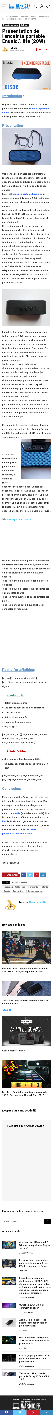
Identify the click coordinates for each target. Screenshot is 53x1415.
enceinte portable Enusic (25, 194)
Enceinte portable (20, 883)
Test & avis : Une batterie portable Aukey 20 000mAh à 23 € (34, 1376)
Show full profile (37, 902)
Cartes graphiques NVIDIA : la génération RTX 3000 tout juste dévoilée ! (34, 1358)
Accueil (5, 17)
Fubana (13, 48)
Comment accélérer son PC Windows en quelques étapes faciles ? (34, 1245)
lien (4, 821)
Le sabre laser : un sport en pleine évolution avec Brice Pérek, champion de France (33, 1263)
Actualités (23, 1330)
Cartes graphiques (26, 1366)
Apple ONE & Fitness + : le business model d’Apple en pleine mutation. (33, 1322)
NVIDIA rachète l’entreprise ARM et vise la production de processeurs (34, 1340)
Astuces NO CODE (26, 1298)
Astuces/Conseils (26, 1253)
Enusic (7, 891)
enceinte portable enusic (15, 887)
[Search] (35, 6)
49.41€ (16, 813)
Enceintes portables (28, 17)
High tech (14, 17)
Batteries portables (26, 1384)
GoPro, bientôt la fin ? (13, 1050)
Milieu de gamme (34, 891)
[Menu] (4, 6)
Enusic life (18, 891)
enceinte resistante (39, 887)
